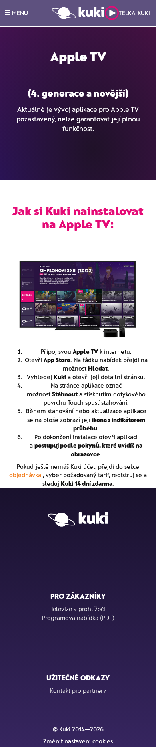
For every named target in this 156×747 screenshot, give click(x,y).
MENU (19, 12)
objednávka (25, 474)
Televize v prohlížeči (78, 608)
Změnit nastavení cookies (78, 741)
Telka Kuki (134, 12)
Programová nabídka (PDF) (78, 617)
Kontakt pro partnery (78, 690)
